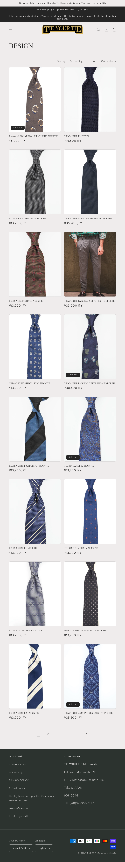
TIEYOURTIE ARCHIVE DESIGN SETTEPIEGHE (88, 713)
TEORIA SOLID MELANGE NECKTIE (27, 218)
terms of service (18, 808)
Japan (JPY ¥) (19, 848)
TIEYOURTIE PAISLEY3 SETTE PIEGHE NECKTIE (89, 301)
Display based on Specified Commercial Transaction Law (32, 798)
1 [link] (38, 734)
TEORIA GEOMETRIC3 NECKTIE (26, 301)
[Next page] (86, 734)
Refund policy (17, 788)
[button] (11, 30)
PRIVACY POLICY (18, 780)
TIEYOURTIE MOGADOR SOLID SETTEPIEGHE (88, 218)
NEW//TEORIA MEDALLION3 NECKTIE (29, 383)
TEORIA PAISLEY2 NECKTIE (79, 466)
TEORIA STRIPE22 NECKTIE (24, 713)
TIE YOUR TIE (91, 853)
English (42, 848)
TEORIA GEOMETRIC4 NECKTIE (81, 548)
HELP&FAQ (15, 772)
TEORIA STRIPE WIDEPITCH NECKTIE (29, 466)
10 (77, 734)
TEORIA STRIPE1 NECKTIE (23, 548)
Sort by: (61, 61)
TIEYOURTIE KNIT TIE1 (76, 136)
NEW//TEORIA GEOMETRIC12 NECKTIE (85, 630)
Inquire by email (18, 816)
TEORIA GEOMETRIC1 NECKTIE (26, 630)
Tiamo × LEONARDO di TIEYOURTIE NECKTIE (33, 136)
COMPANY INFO (18, 764)
